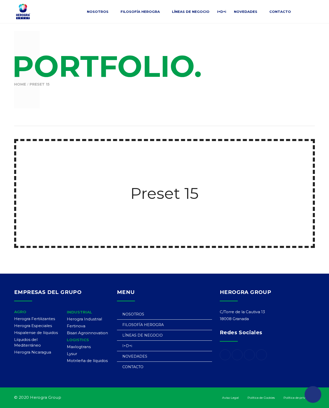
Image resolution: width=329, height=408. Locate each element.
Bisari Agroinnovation (87, 332)
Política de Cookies (261, 398)
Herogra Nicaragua (32, 352)
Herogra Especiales (33, 325)
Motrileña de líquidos (87, 360)
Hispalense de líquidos (36, 332)
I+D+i (127, 346)
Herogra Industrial (84, 319)
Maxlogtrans (79, 346)
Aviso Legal (230, 398)
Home (20, 84)
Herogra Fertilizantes (34, 318)
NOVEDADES (134, 356)
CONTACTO (132, 367)
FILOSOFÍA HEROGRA (143, 324)
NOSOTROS (133, 314)
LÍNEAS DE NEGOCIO (142, 335)
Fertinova (76, 325)
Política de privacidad (299, 398)
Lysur (72, 353)
